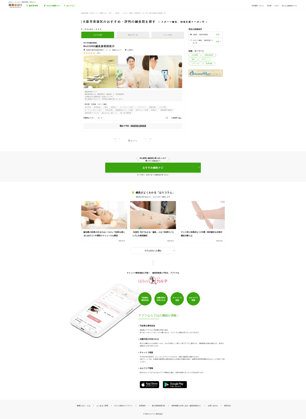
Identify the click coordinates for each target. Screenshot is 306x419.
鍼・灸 (100, 118)
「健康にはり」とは (82, 406)
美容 (193, 59)
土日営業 (195, 55)
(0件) (98, 53)
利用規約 (142, 406)
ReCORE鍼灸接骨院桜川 (99, 46)
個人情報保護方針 (158, 406)
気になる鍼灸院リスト (289, 6)
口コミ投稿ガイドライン (123, 406)
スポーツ (204, 59)
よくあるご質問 (102, 406)
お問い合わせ (213, 406)
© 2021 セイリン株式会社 (153, 414)
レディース (195, 63)
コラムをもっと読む (153, 251)
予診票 (269, 6)
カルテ (276, 6)
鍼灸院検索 (33, 6)
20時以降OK (209, 55)
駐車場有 (209, 63)
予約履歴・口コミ (257, 6)
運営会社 (227, 406)
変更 (217, 34)
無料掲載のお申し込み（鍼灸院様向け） (187, 406)
